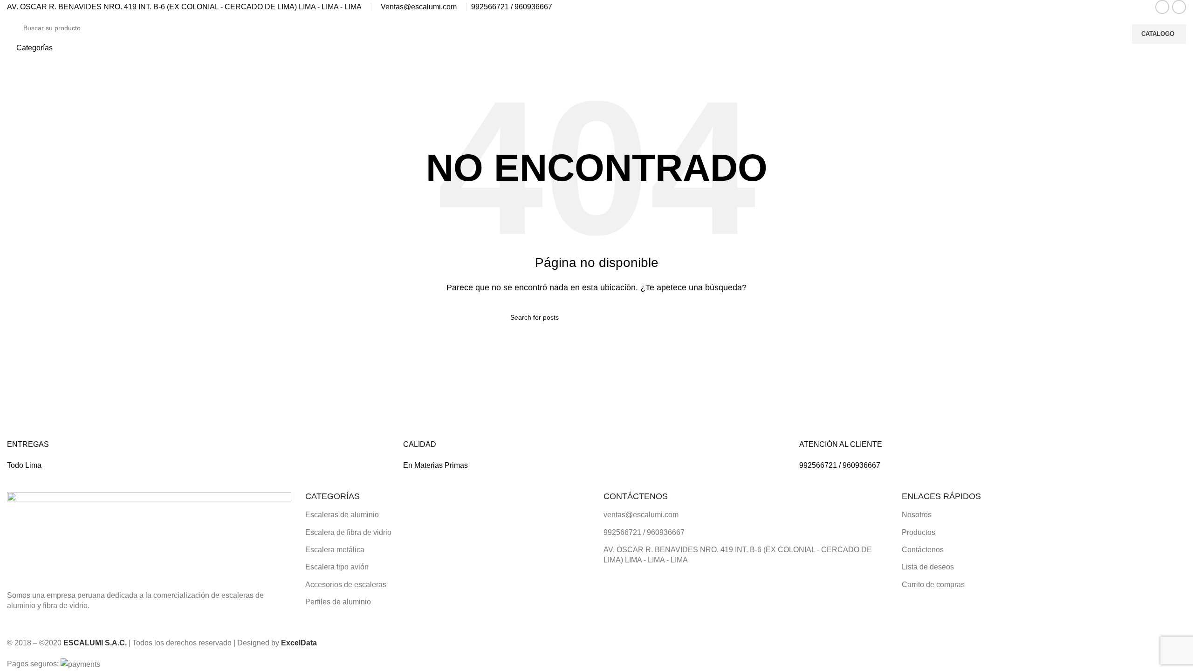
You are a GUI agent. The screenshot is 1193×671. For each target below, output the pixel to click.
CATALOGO (1157, 33)
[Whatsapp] (640, 586)
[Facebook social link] (1162, 7)
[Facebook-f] (615, 586)
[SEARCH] (1112, 34)
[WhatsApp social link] (1179, 7)
